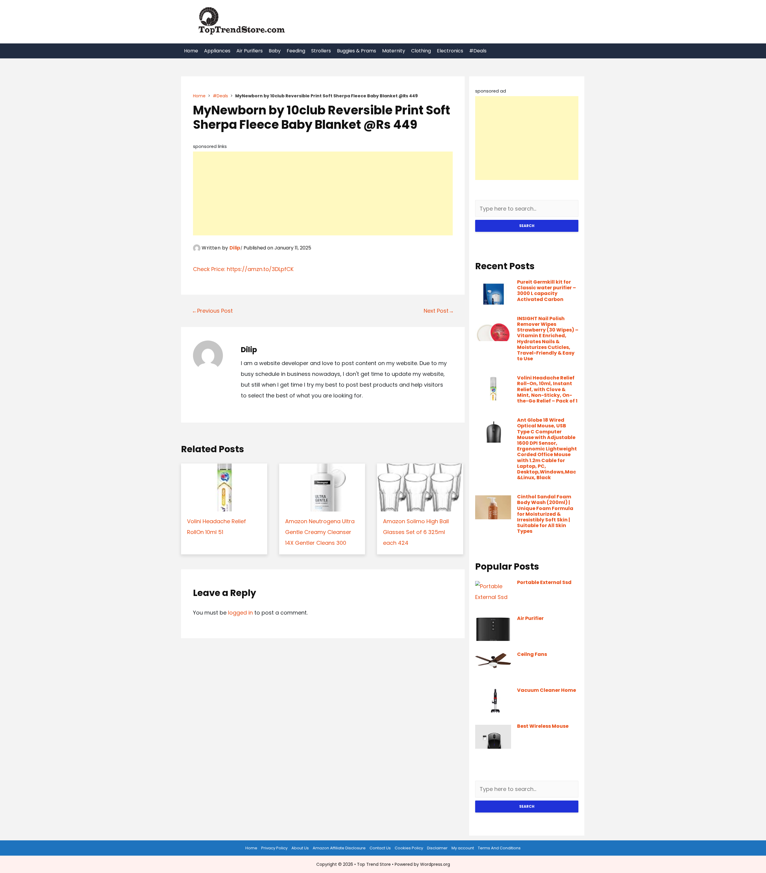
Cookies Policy (409, 848)
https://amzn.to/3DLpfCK (260, 269)
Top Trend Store (374, 864)
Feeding (296, 50)
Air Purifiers (249, 50)
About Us (300, 848)
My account (463, 848)
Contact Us (380, 848)
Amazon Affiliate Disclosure (339, 848)
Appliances (217, 50)
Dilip (235, 247)
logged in (240, 612)
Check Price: (210, 269)
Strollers (321, 50)
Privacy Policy (274, 848)
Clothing (421, 50)
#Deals (478, 50)
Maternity (393, 50)
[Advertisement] (323, 193)
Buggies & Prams (356, 50)
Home (191, 50)
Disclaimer (437, 848)
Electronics (450, 50)
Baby (275, 50)
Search (526, 225)
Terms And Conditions (499, 848)
